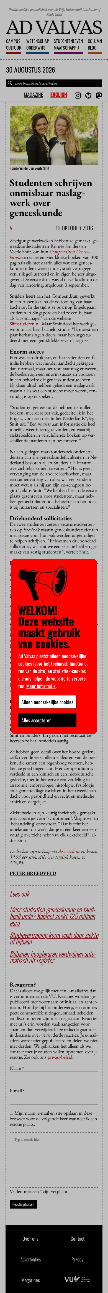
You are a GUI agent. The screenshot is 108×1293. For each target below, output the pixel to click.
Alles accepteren (36, 720)
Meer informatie (41, 685)
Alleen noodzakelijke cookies (47, 701)
